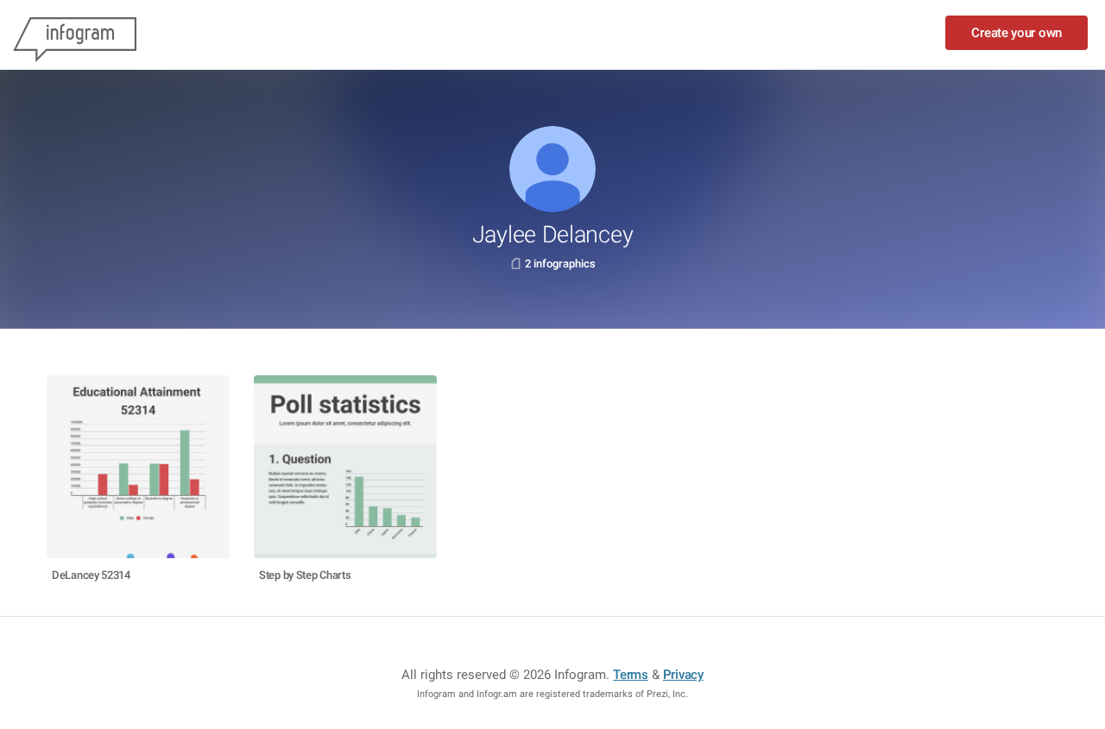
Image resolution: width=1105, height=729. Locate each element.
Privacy (683, 674)
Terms (630, 674)
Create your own (1016, 33)
